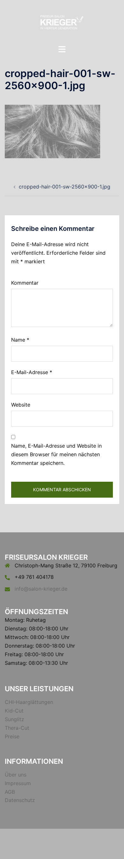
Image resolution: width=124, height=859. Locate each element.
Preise (12, 736)
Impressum (18, 783)
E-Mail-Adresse (31, 372)
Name (20, 340)
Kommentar (24, 283)
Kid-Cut (14, 710)
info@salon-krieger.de (41, 589)
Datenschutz (20, 800)
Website (20, 404)
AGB (10, 792)
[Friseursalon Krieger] (62, 21)
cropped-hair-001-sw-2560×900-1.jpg (64, 186)
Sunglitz (14, 719)
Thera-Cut (17, 728)
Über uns (15, 774)
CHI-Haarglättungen (29, 702)
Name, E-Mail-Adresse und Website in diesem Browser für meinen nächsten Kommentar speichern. (56, 454)
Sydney (67, 848)
